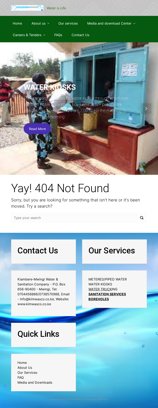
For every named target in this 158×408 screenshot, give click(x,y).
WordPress (102, 399)
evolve (53, 399)
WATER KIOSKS (50, 87)
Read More (37, 129)
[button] (12, 108)
